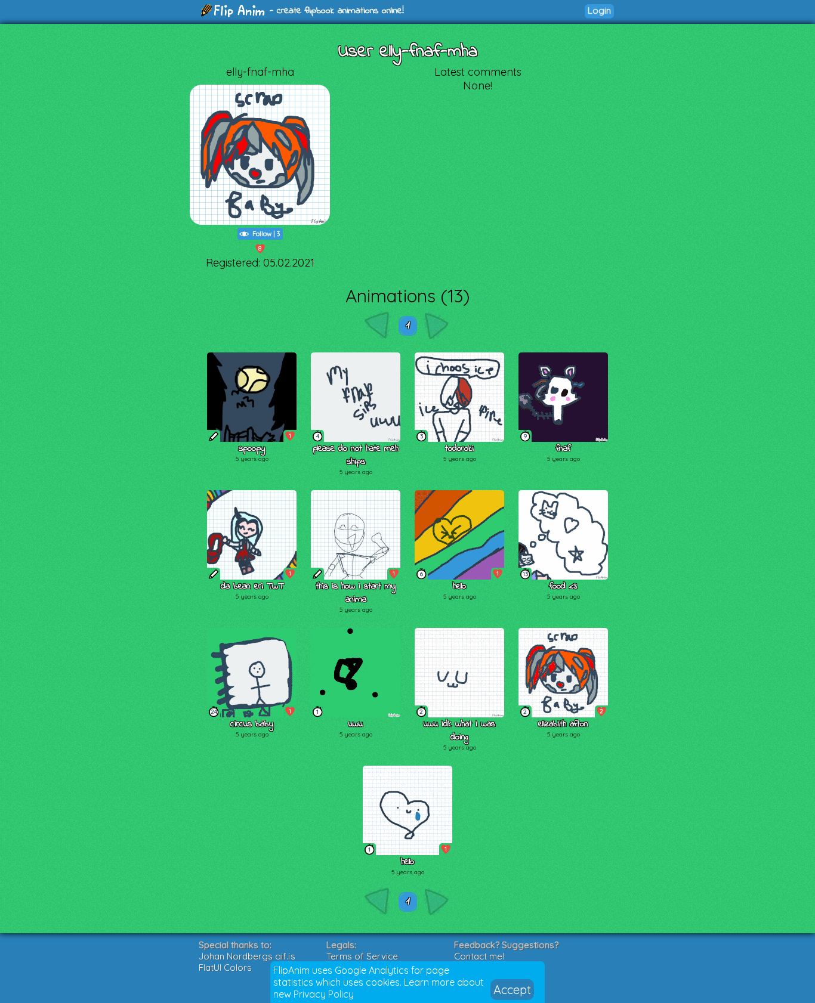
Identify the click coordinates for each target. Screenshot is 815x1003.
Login (599, 10)
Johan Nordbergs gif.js (247, 956)
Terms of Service (362, 956)
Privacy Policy (324, 994)
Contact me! (479, 956)
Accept (512, 989)
